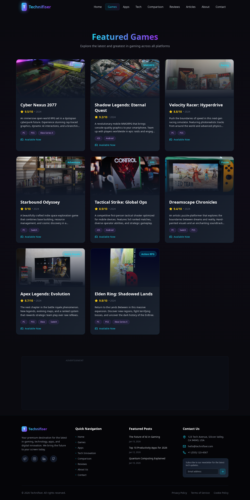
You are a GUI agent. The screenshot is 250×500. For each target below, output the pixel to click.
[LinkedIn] (44, 458)
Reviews (175, 7)
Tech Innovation (87, 453)
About (206, 7)
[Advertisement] (175, 383)
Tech (138, 7)
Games (112, 7)
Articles (191, 7)
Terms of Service (200, 492)
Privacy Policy (179, 492)
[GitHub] (53, 458)
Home (98, 7)
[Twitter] (25, 458)
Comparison (155, 7)
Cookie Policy (221, 492)
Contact (221, 7)
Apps (126, 7)
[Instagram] (34, 458)
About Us (83, 469)
